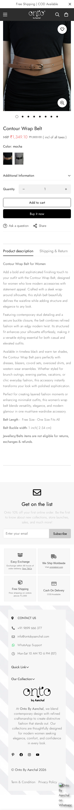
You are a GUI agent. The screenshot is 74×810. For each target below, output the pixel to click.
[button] (66, 14)
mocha (7, 158)
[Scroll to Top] (66, 788)
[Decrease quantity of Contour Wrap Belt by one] (23, 189)
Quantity (9, 189)
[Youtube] (37, 754)
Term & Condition (23, 782)
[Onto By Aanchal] (37, 14)
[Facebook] (21, 754)
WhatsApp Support (29, 645)
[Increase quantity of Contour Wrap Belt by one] (66, 189)
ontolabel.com (56, 567)
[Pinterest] (13, 754)
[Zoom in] (62, 102)
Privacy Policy (47, 782)
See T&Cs (27, 568)
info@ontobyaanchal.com (33, 636)
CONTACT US (26, 618)
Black (19, 158)
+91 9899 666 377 (29, 628)
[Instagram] (29, 754)
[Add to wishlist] (62, 29)
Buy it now (37, 213)
